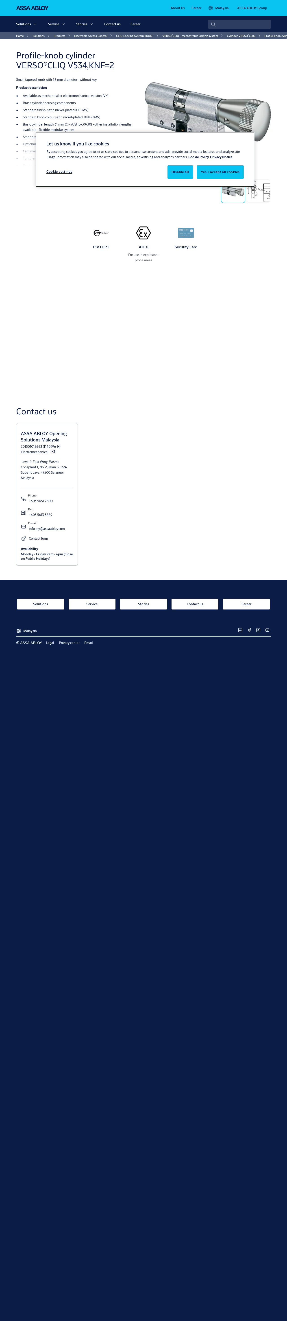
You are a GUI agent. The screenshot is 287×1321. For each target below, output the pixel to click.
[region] (145, 159)
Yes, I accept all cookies (220, 172)
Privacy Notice (221, 157)
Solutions (23, 24)
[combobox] (239, 24)
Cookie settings (59, 172)
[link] (178, 8)
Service (53, 24)
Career (135, 24)
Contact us (112, 24)
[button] (35, 24)
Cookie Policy (198, 157)
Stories (81, 24)
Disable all (180, 172)
